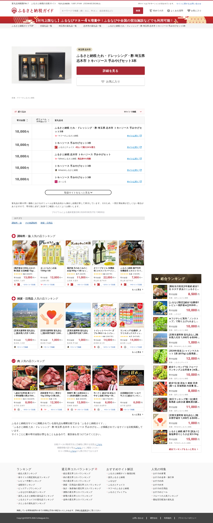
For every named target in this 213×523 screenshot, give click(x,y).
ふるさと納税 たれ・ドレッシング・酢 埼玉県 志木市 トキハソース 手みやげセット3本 (98, 129)
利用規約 (167, 518)
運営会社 (153, 518)
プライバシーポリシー (187, 518)
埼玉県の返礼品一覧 (68, 25)
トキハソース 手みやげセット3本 (73, 142)
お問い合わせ (137, 518)
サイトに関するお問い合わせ (188, 3)
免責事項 (84, 510)
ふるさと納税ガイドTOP (22, 25)
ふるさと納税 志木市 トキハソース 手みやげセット (83, 154)
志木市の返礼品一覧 (92, 25)
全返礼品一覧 (46, 25)
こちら (99, 444)
